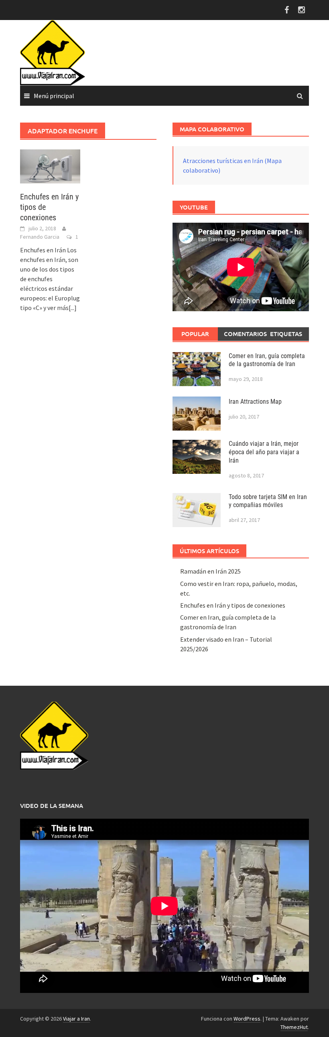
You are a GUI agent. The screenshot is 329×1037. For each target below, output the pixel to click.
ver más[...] (62, 308)
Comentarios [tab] (243, 334)
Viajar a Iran (76, 1018)
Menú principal (54, 96)
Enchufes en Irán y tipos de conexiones (232, 605)
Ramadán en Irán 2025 (210, 571)
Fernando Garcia (39, 236)
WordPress (247, 1018)
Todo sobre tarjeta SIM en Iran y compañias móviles (268, 501)
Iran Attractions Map (255, 401)
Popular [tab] (195, 334)
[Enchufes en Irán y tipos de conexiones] (50, 165)
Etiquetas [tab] (286, 334)
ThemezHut (294, 1027)
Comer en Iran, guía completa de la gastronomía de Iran (267, 360)
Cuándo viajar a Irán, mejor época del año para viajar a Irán (264, 452)
